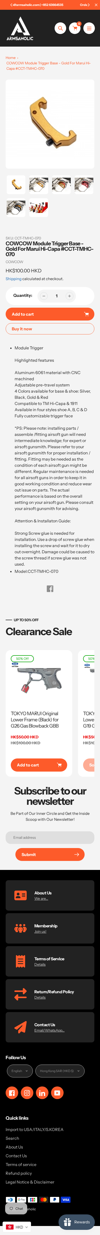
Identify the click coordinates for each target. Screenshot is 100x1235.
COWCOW (14, 262)
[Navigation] (89, 28)
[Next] (88, 4)
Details (40, 964)
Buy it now (22, 328)
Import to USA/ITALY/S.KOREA (35, 1129)
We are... (41, 898)
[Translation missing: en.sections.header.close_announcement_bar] (96, 4)
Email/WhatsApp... (49, 1030)
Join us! (40, 931)
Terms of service (21, 1164)
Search (12, 1138)
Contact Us (16, 1155)
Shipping (14, 278)
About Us (14, 1147)
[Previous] (11, 4)
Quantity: (22, 295)
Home (11, 57)
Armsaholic (27, 1209)
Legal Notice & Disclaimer (30, 1182)
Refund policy (19, 1173)
